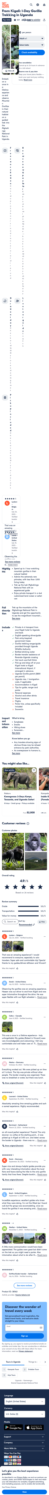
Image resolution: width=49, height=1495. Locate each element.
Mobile (7, 1422)
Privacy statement (26, 1351)
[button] (22, 19)
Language (8, 1396)
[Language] (38, 5)
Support (7, 1437)
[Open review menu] (44, 936)
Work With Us (10, 1448)
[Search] (31, 5)
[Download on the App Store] (34, 1427)
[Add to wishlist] (34, 770)
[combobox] (27, 924)
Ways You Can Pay (12, 1453)
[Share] (44, 20)
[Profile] (44, 5)
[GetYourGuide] (5, 4)
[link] (19, 791)
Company (8, 1443)
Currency (8, 1408)
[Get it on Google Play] (13, 1427)
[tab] (13, 1362)
